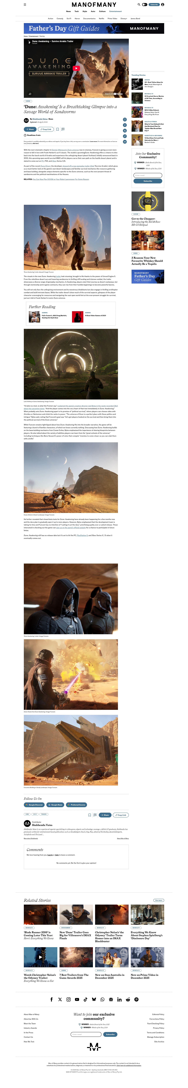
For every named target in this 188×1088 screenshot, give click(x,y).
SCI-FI (35, 814)
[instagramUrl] (68, 999)
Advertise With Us (31, 1019)
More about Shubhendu (31, 838)
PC (42, 161)
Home (26, 36)
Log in (50, 855)
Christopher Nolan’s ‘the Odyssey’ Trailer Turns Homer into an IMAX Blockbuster (109, 937)
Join (57, 855)
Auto (93, 11)
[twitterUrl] (60, 999)
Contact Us (28, 1037)
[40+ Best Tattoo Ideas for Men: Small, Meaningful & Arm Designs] (137, 84)
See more (158, 900)
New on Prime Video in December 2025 (144, 976)
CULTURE (135, 214)
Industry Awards (30, 1028)
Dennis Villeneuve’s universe (65, 150)
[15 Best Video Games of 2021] (77, 317)
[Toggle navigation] (26, 4)
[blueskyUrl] (94, 999)
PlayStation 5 (82, 535)
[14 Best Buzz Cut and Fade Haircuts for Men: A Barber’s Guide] (137, 140)
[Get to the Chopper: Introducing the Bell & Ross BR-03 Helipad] (148, 201)
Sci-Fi (69, 18)
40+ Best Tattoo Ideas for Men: (154, 84)
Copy (47, 129)
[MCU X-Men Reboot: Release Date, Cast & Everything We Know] (137, 112)
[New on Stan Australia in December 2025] (112, 957)
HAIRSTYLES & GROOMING (153, 135)
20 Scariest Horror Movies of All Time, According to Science (154, 98)
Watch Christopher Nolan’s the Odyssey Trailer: (40, 977)
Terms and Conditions (155, 1032)
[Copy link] (115, 267)
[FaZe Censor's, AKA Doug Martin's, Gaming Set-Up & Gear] (34, 317)
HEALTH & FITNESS (151, 121)
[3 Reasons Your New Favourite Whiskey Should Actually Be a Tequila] (148, 240)
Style (85, 11)
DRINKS (135, 253)
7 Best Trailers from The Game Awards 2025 (74, 976)
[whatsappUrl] (102, 999)
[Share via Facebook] (115, 253)
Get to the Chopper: (146, 221)
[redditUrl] (128, 999)
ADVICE (147, 80)
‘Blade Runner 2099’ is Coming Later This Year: (39, 935)
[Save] (57, 129)
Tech (77, 11)
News (68, 11)
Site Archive (159, 1042)
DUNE (27, 814)
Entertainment (115, 11)
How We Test (29, 1042)
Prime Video (112, 18)
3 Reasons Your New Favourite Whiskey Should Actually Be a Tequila (147, 260)
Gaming (42, 36)
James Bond (135, 18)
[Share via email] (125, 142)
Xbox (54, 161)
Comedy (60, 18)
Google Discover (36, 805)
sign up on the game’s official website (71, 528)
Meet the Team (30, 1023)
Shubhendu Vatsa (40, 119)
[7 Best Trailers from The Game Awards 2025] (76, 957)
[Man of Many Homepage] (94, 4)
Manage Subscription (155, 1037)
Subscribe (154, 5)
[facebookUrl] (52, 999)
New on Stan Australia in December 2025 (109, 976)
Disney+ (124, 18)
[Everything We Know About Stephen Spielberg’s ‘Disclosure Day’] (147, 915)
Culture (102, 11)
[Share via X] (115, 258)
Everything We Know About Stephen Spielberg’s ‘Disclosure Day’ (146, 935)
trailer (58, 276)
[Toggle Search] (139, 4)
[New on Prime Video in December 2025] (147, 957)
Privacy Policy (158, 1028)
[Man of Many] (94, 1047)
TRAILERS (43, 814)
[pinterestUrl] (136, 999)
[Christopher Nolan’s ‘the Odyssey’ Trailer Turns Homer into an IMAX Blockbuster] (112, 915)
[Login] (162, 4)
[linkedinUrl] (119, 999)
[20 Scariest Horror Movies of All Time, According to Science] (137, 98)
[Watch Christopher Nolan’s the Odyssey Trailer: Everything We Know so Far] (40, 957)
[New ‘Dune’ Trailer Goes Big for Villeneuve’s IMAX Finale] (76, 915)
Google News (56, 805)
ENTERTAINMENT (65, 928)
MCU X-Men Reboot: (152, 112)
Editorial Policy (158, 1014)
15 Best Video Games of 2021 (95, 316)
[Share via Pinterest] (115, 263)
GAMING (28, 101)
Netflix (101, 18)
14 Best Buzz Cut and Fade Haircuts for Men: (154, 140)
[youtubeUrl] (77, 999)
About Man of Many (123, 838)
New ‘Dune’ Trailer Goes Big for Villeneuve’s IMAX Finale (75, 935)
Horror (77, 18)
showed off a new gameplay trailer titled (78, 166)
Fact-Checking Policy (155, 1023)
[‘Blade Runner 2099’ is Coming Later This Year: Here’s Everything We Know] (40, 915)
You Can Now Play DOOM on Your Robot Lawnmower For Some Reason (61, 179)
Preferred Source (78, 805)
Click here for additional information (129, 1065)
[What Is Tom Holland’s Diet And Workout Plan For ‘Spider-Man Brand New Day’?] (137, 126)
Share (31, 129)
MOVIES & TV (149, 94)
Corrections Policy (156, 1019)
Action (50, 18)
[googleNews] (111, 999)
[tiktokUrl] (85, 999)
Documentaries (89, 18)
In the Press (28, 1032)
